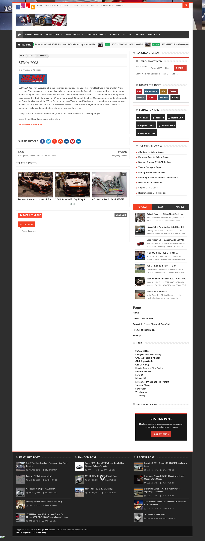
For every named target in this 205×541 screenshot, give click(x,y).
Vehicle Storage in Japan (149, 167)
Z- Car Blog (140, 396)
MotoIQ (139, 375)
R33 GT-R (74, 5)
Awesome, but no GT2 (157, 292)
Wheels (140, 97)
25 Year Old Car (142, 351)
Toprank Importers (24, 533)
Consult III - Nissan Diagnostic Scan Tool (151, 324)
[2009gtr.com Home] (19, 34)
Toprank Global (147, 125)
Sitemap (120, 5)
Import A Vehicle (143, 372)
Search (180, 68)
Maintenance (73, 35)
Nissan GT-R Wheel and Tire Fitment (152, 382)
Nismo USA (140, 378)
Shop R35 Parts (161, 434)
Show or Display (142, 385)
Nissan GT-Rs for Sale (143, 319)
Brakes (173, 91)
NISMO (152, 97)
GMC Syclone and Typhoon (147, 358)
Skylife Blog (140, 389)
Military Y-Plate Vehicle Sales (151, 172)
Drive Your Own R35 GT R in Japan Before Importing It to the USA (54, 45)
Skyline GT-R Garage (148, 188)
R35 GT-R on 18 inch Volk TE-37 (161, 266)
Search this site (142, 67)
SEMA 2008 (28, 63)
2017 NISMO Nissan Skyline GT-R (116, 45)
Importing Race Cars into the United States (158, 177)
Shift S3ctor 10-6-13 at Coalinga (99, 489)
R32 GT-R (64, 5)
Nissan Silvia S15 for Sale (150, 183)
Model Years (52, 35)
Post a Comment (28, 231)
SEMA (31, 56)
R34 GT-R (84, 5)
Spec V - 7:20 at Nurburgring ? (39, 476)
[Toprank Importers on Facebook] (18, 7)
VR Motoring (141, 392)
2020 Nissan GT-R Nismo (155, 515)
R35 (139, 91)
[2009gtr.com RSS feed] (33, 7)
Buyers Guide (32, 35)
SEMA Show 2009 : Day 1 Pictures (108, 200)
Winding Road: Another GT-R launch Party (44, 502)
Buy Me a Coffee (147, 133)
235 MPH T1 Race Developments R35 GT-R (170, 45)
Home (39, 5)
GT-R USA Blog (39, 533)
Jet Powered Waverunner (31, 124)
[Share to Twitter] (24, 194)
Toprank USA (177, 118)
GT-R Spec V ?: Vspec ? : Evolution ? (41, 489)
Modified (164, 97)
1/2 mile (145, 44)
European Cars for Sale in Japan (153, 157)
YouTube (144, 118)
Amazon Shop (168, 125)
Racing (175, 97)
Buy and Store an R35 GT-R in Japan (155, 162)
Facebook (159, 118)
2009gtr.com (43, 530)
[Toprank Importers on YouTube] (28, 5)
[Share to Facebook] (21, 194)
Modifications (95, 35)
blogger (121, 215)
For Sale (152, 35)
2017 (96, 44)
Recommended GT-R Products (152, 193)
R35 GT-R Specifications (144, 330)
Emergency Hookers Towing (148, 355)
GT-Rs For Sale (51, 5)
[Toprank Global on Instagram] (23, 5)
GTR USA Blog (142, 365)
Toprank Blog (107, 5)
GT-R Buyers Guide (144, 361)
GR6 (163, 91)
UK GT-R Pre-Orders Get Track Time (101, 476)
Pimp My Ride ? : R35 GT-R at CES (162, 253)
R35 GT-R (94, 5)
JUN (86, 175)
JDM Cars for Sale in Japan (151, 152)
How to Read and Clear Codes (149, 368)
